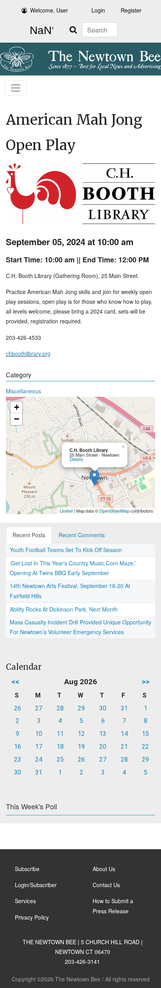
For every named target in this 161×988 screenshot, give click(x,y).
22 (145, 746)
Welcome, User (49, 10)
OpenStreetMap (114, 510)
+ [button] (16, 407)
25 (60, 759)
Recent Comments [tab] (82, 535)
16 (17, 746)
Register (131, 10)
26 (17, 708)
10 (38, 733)
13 (102, 733)
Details (76, 459)
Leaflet (66, 510)
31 (124, 708)
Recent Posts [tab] (29, 535)
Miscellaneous (23, 391)
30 (102, 708)
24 (38, 759)
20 (102, 746)
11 (60, 733)
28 (60, 708)
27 (38, 708)
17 (38, 746)
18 (60, 746)
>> (146, 681)
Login (98, 10)
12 (81, 733)
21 (124, 746)
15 (145, 733)
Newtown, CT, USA (40, 30)
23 (17, 759)
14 (124, 733)
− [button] (16, 419)
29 (81, 708)
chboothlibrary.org (28, 353)
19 (81, 746)
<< (15, 681)
